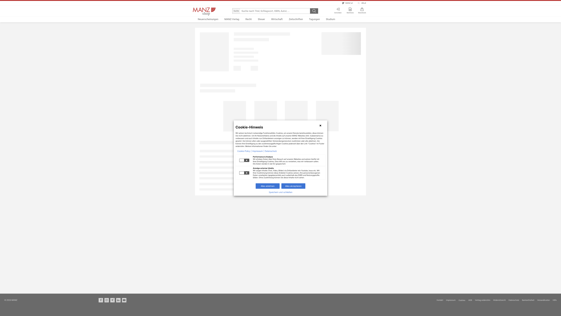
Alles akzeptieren (293, 186)
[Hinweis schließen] (320, 125)
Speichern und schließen (280, 192)
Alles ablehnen (268, 186)
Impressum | (258, 151)
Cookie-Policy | (244, 151)
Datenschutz (271, 151)
